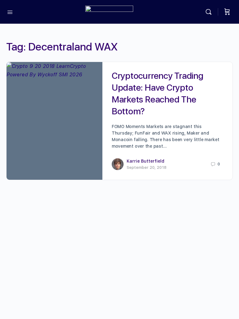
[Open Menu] (10, 11)
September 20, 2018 (146, 167)
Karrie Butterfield (145, 161)
